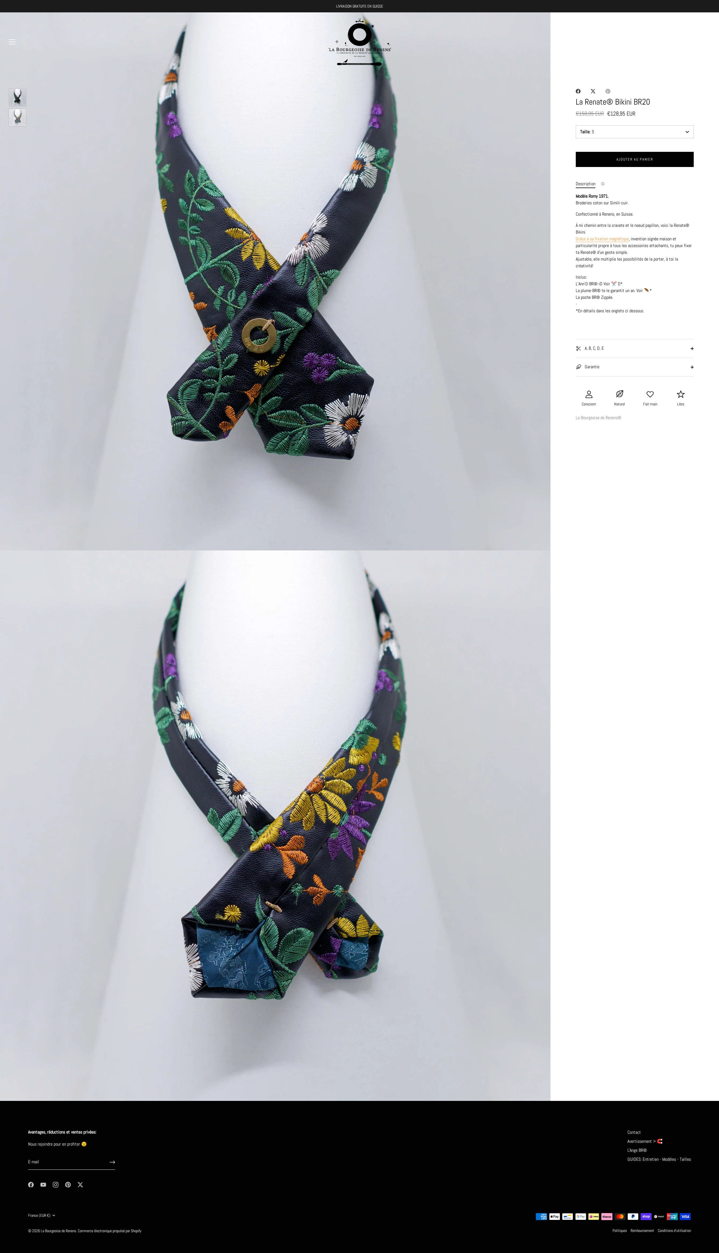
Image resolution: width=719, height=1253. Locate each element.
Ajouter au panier (634, 159)
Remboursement (642, 1230)
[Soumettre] (112, 1162)
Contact (634, 1132)
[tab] (588, 183)
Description (585, 184)
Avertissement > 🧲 (645, 1141)
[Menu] (12, 42)
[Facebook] (31, 1184)
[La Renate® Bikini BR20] (17, 97)
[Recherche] (692, 43)
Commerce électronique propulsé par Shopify (110, 1231)
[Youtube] (43, 1184)
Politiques (620, 1230)
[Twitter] (80, 1184)
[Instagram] (55, 1184)
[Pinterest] (68, 1184)
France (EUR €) (39, 1215)
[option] (17, 98)
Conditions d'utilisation (674, 1230)
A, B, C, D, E (594, 348)
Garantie (591, 367)
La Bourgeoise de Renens (58, 1231)
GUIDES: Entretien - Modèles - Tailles (659, 1159)
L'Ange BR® (637, 1150)
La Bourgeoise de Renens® (598, 418)
